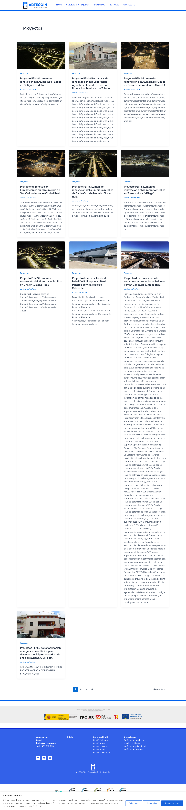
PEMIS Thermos (100, 746)
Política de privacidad (135, 746)
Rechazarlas (152, 803)
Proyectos (99, 4)
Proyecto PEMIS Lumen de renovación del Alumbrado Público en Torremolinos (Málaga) (144, 190)
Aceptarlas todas (172, 803)
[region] (93, 801)
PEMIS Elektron (100, 740)
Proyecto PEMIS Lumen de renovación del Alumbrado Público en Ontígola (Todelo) (40, 82)
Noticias (114, 4)
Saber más (133, 803)
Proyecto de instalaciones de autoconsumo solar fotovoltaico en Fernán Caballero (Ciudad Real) (145, 281)
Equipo (85, 4)
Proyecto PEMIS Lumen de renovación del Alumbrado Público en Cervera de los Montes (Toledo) (144, 82)
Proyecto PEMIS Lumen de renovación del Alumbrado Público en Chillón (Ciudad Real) (40, 281)
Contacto (129, 4)
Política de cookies (133, 749)
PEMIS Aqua (99, 749)
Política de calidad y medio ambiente (134, 742)
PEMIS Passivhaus (101, 752)
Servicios (71, 4)
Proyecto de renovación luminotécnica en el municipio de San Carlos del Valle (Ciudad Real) (40, 190)
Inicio (59, 4)
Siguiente (159, 689)
